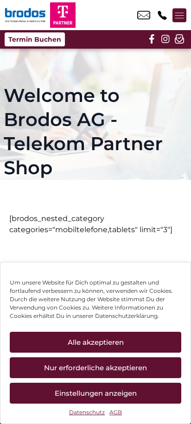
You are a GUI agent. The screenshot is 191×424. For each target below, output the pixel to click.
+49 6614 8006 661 (162, 15)
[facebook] (152, 39)
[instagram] (165, 39)
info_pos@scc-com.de (144, 15)
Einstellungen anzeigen (96, 393)
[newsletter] (179, 39)
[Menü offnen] (179, 15)
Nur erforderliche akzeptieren (95, 367)
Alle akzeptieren (96, 342)
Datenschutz (87, 412)
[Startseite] (25, 15)
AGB (115, 412)
